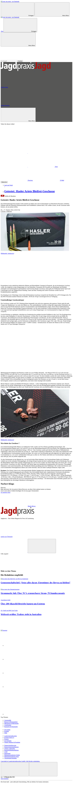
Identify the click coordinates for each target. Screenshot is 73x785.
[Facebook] (41, 153)
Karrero (6, 739)
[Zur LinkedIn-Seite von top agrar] (17, 700)
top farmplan (7, 741)
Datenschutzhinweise (10, 745)
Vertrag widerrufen (9, 748)
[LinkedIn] (41, 166)
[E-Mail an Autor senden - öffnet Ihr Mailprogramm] (49, 506)
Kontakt (6, 731)
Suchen (20, 61)
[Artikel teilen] (14, 552)
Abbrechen (4, 182)
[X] (14, 166)
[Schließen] (15, 769)
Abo (2, 31)
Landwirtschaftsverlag (10, 736)
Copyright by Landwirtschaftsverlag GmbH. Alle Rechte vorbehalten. (20, 761)
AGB (5, 752)
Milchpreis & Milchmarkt (11, 723)
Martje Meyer (32, 506)
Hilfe (5, 733)
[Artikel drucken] (14, 567)
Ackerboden (7, 725)
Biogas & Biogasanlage (11, 722)
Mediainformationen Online (12, 755)
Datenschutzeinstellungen (11, 747)
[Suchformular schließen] (14, 59)
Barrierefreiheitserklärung (11, 750)
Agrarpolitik (7, 720)
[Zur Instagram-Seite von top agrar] (17, 673)
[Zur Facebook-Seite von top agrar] (17, 645)
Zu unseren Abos (5, 492)
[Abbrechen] (14, 139)
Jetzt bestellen (4, 778)
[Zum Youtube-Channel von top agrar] (17, 686)
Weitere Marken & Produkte (12, 742)
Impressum (7, 753)
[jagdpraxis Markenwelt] (34, 70)
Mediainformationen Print (11, 756)
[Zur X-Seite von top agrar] (17, 659)
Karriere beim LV (9, 737)
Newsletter (7, 729)
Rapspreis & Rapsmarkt (11, 726)
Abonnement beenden (10, 758)
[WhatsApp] (14, 153)
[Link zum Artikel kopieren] (42, 546)
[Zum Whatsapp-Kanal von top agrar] (17, 714)
